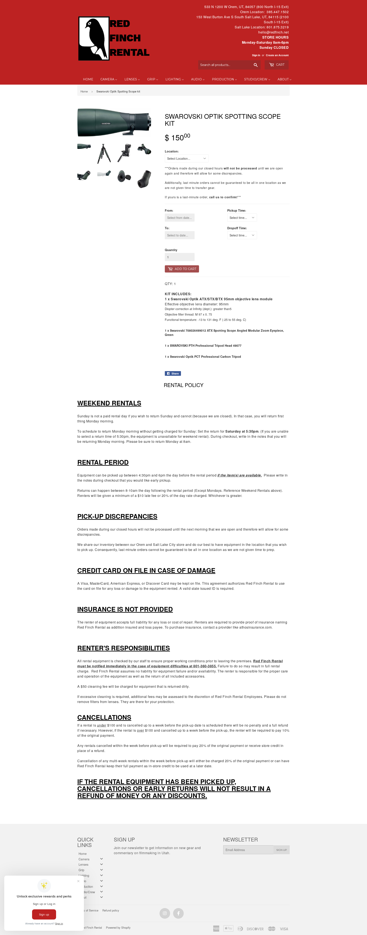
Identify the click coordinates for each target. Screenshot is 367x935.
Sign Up (281, 849)
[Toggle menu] (101, 859)
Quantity (171, 250)
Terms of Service (87, 910)
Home (84, 91)
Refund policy (110, 910)
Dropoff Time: (237, 228)
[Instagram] (165, 913)
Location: (172, 151)
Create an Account (277, 55)
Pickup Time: (236, 210)
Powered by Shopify (118, 927)
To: (167, 228)
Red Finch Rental (91, 927)
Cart (279, 65)
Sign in (256, 55)
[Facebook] (178, 913)
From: (169, 210)
